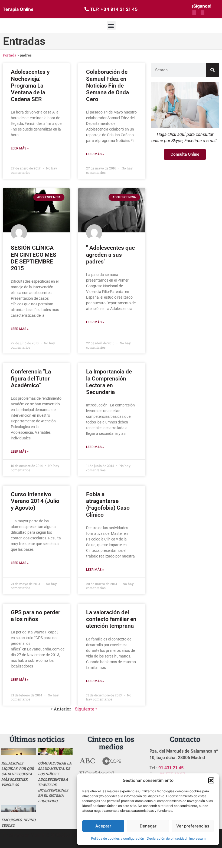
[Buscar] (212, 70)
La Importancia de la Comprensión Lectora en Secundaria (109, 381)
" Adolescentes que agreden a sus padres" (110, 255)
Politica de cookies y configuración (117, 838)
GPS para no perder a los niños (35, 615)
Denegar (148, 826)
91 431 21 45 (171, 767)
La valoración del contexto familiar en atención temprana (111, 619)
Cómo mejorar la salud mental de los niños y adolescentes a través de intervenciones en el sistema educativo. (54, 781)
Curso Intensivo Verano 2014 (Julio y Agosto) (35, 501)
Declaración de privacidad (167, 838)
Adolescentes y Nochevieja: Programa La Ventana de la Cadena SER (30, 85)
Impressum (197, 838)
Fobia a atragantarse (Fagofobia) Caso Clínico (108, 504)
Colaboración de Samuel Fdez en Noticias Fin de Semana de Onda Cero (107, 85)
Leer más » (20, 148)
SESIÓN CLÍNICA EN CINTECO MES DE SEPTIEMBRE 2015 (33, 258)
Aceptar (103, 826)
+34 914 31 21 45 (119, 9)
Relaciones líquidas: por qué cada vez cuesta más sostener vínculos (17, 773)
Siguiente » (86, 709)
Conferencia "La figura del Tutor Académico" (31, 378)
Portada (10, 55)
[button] (211, 780)
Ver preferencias (192, 826)
